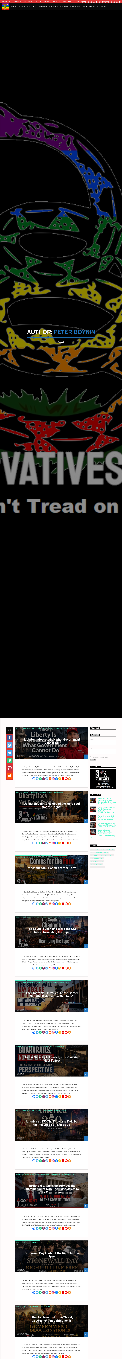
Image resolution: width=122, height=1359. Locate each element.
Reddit (77, 2)
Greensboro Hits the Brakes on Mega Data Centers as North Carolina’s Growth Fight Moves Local (107, 813)
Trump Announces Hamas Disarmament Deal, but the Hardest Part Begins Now (107, 836)
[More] (69, 790)
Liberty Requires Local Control (28, 868)
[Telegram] (37, 790)
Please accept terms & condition (100, 769)
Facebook (6, 2)
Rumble (47, 2)
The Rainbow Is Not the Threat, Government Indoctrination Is (52, 1330)
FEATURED (94, 867)
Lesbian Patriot (97, 869)
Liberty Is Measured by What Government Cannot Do (52, 753)
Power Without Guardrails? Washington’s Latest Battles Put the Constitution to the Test (107, 821)
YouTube (57, 2)
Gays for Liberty (106, 867)
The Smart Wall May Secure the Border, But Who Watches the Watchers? (52, 1006)
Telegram (17, 2)
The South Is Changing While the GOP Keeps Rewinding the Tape (52, 942)
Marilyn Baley (96, 875)
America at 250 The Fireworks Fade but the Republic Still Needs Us (52, 1134)
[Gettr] (63, 790)
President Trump (97, 878)
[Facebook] (33, 790)
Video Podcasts (76, 6)
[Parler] (43, 790)
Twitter (38, 2)
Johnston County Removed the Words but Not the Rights (52, 817)
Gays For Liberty (22, 804)
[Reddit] (50, 790)
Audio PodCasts (90, 6)
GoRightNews (103, 6)
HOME (14, 6)
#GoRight (94, 861)
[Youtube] (66, 790)
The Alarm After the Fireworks (54, 1122)
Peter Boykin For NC (34, 740)
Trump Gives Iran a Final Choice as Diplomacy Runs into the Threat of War (106, 829)
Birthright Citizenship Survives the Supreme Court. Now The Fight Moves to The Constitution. (51, 1201)
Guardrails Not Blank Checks (26, 1058)
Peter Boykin (74, 338)
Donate (23, 6)
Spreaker (67, 2)
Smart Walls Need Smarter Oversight (56, 993)
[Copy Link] (59, 790)
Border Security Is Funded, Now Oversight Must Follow (52, 1070)
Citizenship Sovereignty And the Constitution (32, 1186)
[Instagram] (53, 790)
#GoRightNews (96, 864)
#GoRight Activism (107, 861)
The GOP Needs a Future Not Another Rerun (58, 929)
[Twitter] (46, 790)
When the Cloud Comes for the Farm (52, 880)
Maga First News (97, 872)
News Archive (33, 6)
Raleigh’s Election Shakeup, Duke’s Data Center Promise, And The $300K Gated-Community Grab (102, 845)
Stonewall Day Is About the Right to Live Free (52, 1266)
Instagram (28, 2)
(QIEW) (106, 864)
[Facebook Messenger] (56, 790)
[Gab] (40, 790)
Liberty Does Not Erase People (41, 804)
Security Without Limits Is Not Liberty (57, 740)
